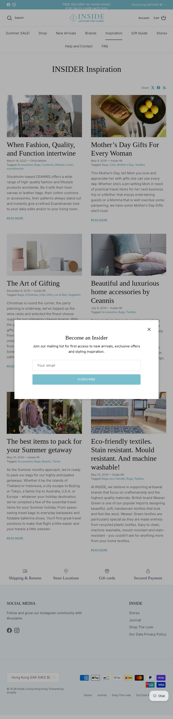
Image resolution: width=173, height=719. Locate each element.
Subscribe (86, 379)
